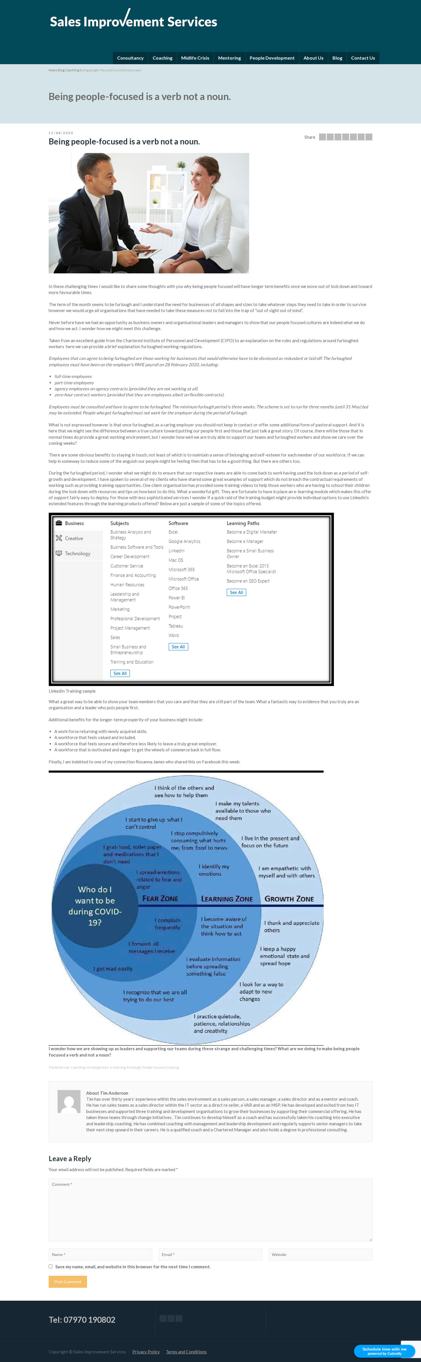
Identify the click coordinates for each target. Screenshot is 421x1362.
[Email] (322, 137)
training (173, 1067)
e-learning (118, 1067)
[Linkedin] (368, 137)
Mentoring (229, 57)
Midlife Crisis (195, 57)
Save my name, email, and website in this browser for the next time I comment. (132, 1266)
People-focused (154, 1067)
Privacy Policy (146, 1351)
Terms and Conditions (186, 1351)
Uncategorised (97, 1067)
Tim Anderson (59, 1067)
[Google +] (345, 137)
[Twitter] (330, 137)
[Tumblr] (361, 137)
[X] (171, 1318)
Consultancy (130, 57)
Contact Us (363, 57)
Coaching (162, 57)
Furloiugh (134, 1067)
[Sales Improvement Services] (133, 16)
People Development (272, 57)
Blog (337, 57)
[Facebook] (338, 137)
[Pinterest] (353, 137)
